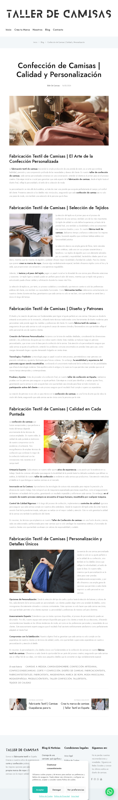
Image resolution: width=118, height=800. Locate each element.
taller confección (61, 678)
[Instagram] (95, 779)
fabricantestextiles (21, 674)
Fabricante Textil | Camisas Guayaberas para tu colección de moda (34, 705)
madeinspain (57, 674)
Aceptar (40, 789)
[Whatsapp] (98, 779)
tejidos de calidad (20, 682)
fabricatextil (41, 674)
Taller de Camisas (53, 85)
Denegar (57, 789)
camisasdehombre (58, 666)
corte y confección (49, 670)
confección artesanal (83, 666)
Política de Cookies (46, 796)
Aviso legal (75, 796)
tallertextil (80, 678)
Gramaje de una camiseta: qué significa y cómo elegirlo (51, 759)
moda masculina (94, 674)
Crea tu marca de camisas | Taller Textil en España (84, 705)
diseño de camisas (73, 670)
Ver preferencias (75, 789)
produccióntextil (38, 678)
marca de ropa (74, 674)
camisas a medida (36, 666)
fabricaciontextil (95, 670)
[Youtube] (101, 779)
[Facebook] (92, 779)
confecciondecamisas (22, 670)
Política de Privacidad (62, 796)
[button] (109, 791)
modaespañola (18, 678)
